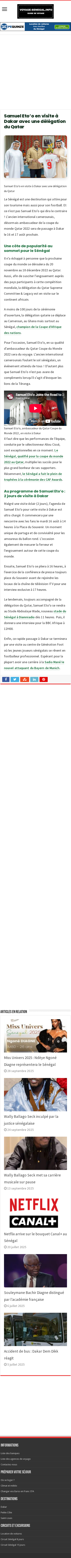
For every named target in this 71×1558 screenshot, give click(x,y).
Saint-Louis (6, 1518)
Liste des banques (10, 1453)
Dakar (4, 1507)
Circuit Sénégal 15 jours (13, 1545)
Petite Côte (6, 1512)
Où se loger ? (8, 1480)
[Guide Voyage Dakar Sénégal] (35, 10)
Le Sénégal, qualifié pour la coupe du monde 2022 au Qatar (33, 456)
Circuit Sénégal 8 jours (12, 1539)
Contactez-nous (9, 1464)
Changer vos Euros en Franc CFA (17, 1491)
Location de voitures (11, 1533)
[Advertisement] (35, 74)
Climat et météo (9, 1485)
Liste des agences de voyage (16, 1459)
